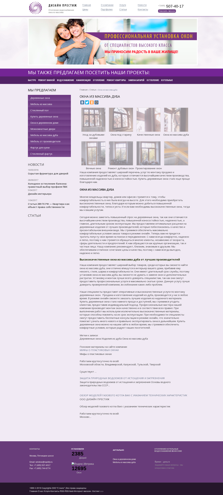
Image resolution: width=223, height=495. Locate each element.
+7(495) (161, 6)
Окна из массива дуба (135, 338)
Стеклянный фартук (41, 153)
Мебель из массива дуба (44, 135)
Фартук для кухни (40, 147)
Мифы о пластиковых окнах (99, 350)
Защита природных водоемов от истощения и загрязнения (122, 378)
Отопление (53, 10)
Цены (85, 9)
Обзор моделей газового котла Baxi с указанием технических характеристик (133, 395)
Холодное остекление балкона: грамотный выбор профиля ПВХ (47, 185)
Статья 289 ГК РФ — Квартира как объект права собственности (49, 205)
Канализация (83, 80)
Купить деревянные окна (44, 116)
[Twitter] (87, 102)
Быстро (32, 80)
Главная (86, 5)
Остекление (153, 80)
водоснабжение (66, 10)
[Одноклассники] (92, 102)
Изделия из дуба (112, 338)
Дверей (82, 458)
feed (71, 491)
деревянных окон (90, 295)
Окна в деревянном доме (44, 122)
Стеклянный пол (39, 110)
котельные (172, 449)
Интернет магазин (82, 491)
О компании (107, 5)
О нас (40, 491)
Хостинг (96, 491)
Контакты (143, 9)
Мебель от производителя (45, 141)
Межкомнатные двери (42, 128)
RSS (62, 491)
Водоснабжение (65, 80)
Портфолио (107, 9)
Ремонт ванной (46, 80)
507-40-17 (174, 6)
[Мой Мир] (96, 102)
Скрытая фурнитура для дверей (48, 173)
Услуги (122, 5)
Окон (79, 472)
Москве (178, 451)
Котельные (167, 80)
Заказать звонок (167, 11)
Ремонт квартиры (116, 80)
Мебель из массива (41, 104)
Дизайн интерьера (39, 193)
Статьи (123, 9)
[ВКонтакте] (82, 102)
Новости (142, 5)
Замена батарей (136, 80)
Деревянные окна (40, 97)
